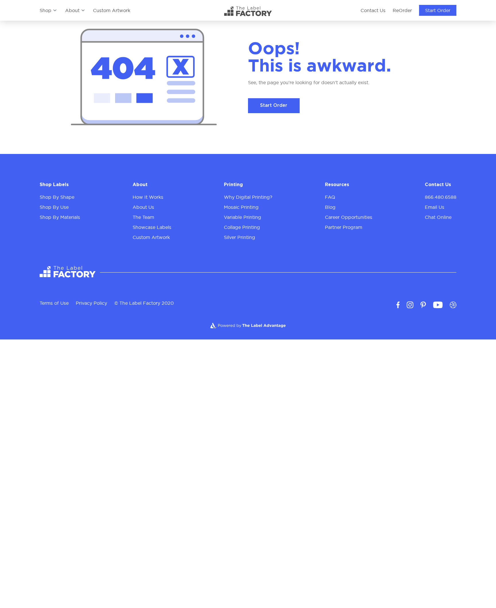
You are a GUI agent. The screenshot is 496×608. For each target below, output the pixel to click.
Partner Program (343, 227)
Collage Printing (242, 227)
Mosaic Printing (241, 207)
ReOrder (402, 10)
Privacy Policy (91, 303)
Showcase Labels (152, 227)
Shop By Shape (57, 197)
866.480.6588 (440, 197)
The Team (143, 217)
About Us (143, 207)
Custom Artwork (111, 10)
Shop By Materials (60, 217)
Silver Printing (239, 237)
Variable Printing (242, 217)
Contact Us (373, 10)
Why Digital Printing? (248, 197)
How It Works (148, 197)
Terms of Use (54, 303)
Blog (330, 207)
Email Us (434, 207)
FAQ (330, 197)
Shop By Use (54, 207)
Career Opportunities (348, 217)
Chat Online (438, 217)
